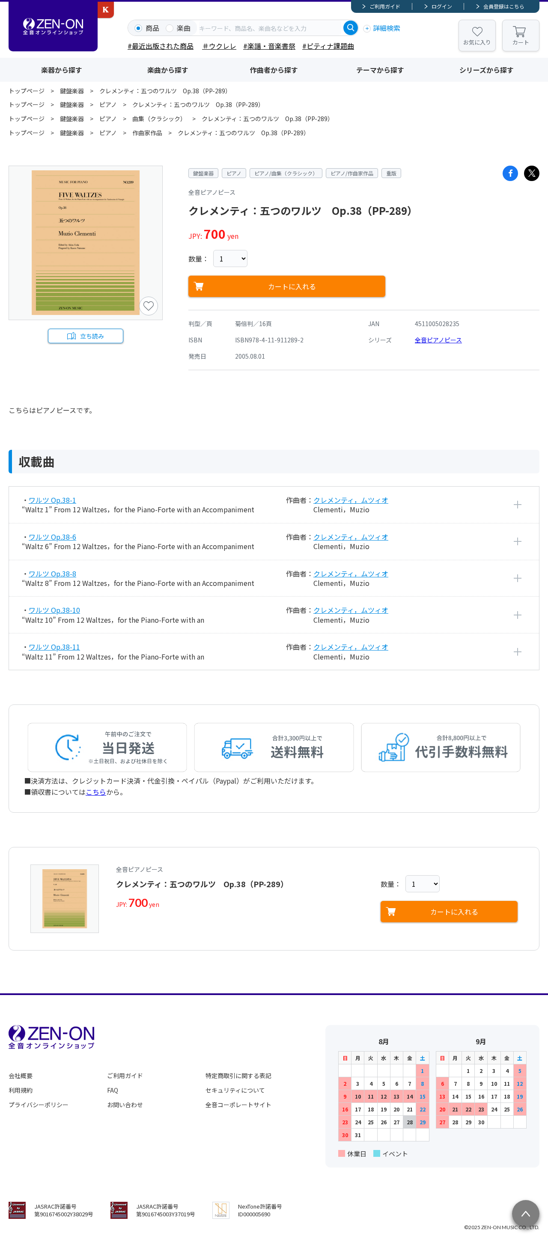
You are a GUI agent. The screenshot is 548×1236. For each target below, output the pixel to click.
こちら (96, 792)
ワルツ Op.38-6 (52, 537)
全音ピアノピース (438, 340)
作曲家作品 (147, 132)
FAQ (112, 1090)
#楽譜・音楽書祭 (269, 46)
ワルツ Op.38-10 (54, 610)
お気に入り (477, 42)
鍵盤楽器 (72, 90)
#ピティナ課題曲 (328, 46)
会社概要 (21, 1075)
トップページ (27, 90)
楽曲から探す (167, 70)
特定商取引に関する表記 (238, 1075)
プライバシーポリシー (38, 1104)
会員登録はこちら (503, 6)
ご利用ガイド (384, 6)
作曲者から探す (274, 70)
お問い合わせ (125, 1104)
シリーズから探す (486, 70)
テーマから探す (380, 70)
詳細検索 (386, 28)
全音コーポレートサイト (238, 1104)
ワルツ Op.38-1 (52, 500)
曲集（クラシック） (159, 118)
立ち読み (92, 336)
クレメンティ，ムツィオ (350, 500)
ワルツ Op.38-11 (54, 647)
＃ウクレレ (219, 46)
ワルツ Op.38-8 (52, 573)
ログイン (442, 6)
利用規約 (21, 1090)
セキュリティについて (235, 1090)
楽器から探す (61, 70)
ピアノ (108, 104)
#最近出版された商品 (161, 46)
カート (520, 42)
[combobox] (270, 28)
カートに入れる (292, 286)
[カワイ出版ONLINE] (106, 10)
